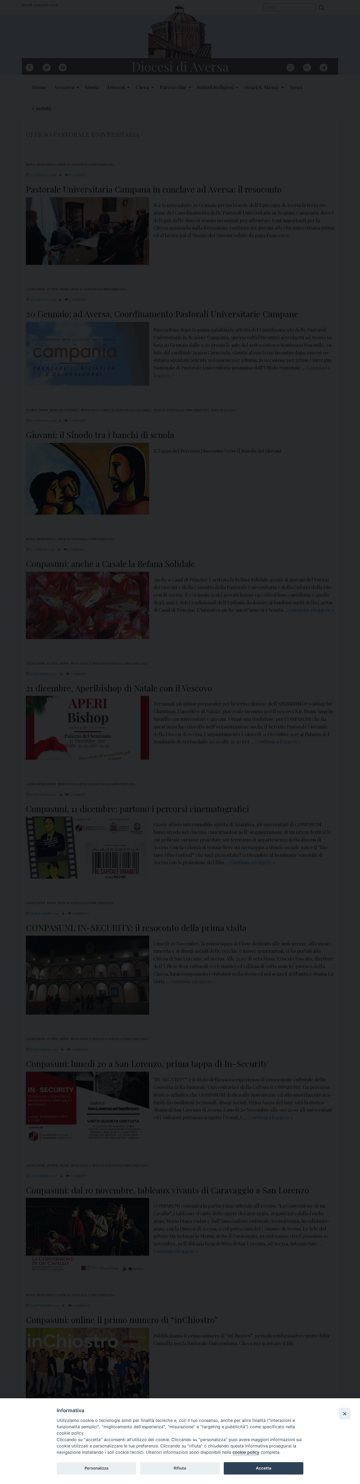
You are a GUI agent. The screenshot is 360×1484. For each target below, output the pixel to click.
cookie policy (245, 1452)
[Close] (345, 1413)
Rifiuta (180, 1468)
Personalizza (96, 1468)
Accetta (263, 1468)
